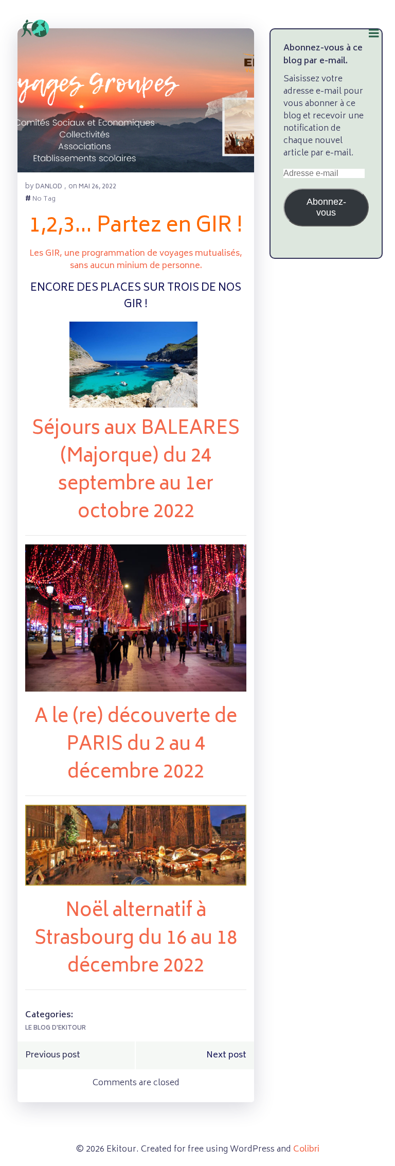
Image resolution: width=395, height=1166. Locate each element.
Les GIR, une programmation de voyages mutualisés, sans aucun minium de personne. (135, 259)
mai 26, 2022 (97, 187)
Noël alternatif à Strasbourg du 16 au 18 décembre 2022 (135, 939)
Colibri (306, 1149)
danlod (48, 187)
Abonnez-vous (326, 207)
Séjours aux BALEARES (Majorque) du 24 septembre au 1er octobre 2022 (136, 471)
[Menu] (374, 21)
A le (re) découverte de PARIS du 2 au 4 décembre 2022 (135, 745)
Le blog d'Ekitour (55, 1028)
